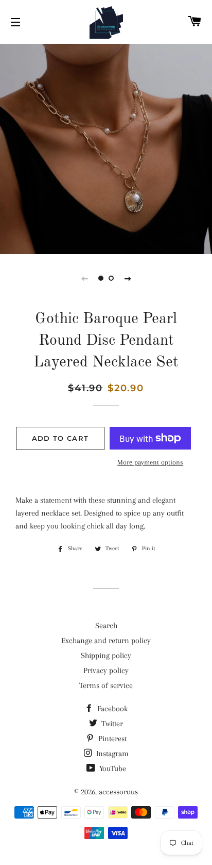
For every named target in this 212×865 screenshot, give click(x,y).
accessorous (118, 791)
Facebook (111, 708)
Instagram (111, 753)
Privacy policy (106, 670)
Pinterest (111, 738)
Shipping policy (106, 655)
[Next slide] (127, 278)
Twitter (111, 723)
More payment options (150, 462)
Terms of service (106, 685)
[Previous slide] (84, 278)
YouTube (111, 768)
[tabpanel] (106, 147)
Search (106, 625)
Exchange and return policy (106, 640)
